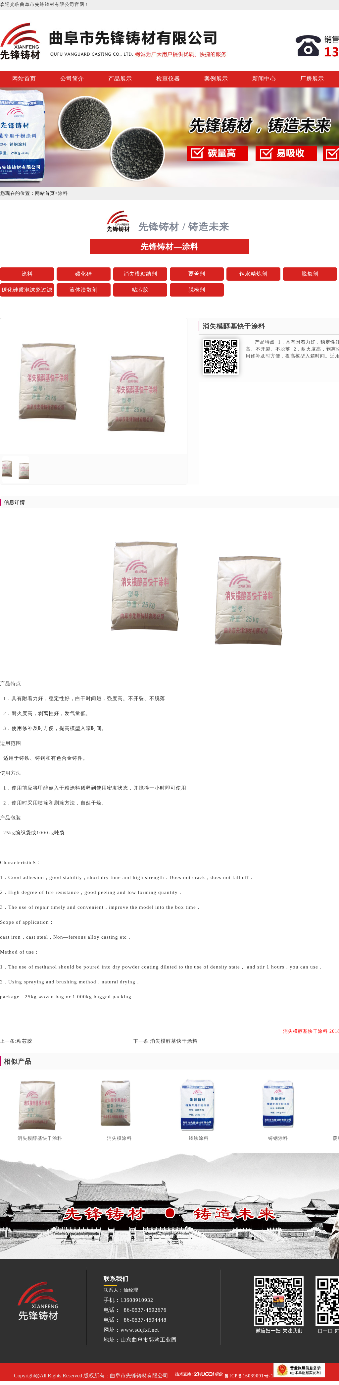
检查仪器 (168, 79)
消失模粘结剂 (140, 274)
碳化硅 (83, 274)
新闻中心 (264, 79)
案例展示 (216, 79)
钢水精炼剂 (253, 274)
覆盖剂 (196, 274)
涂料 (27, 274)
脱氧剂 (310, 274)
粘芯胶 (140, 290)
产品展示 (120, 79)
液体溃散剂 (84, 290)
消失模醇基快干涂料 (174, 1041)
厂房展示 (312, 79)
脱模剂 (196, 290)
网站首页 (24, 79)
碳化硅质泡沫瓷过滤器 (27, 292)
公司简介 (72, 79)
